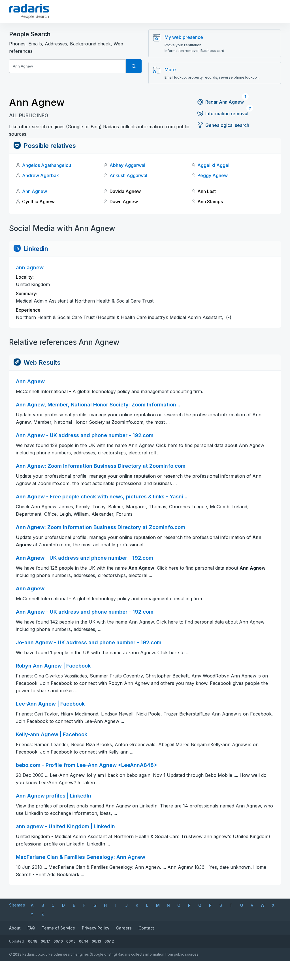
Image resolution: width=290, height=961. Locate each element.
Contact (146, 928)
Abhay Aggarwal (127, 165)
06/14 (83, 941)
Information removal (226, 113)
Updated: (17, 941)
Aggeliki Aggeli (214, 165)
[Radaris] (29, 8)
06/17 (45, 941)
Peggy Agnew (212, 175)
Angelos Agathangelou (46, 165)
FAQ (31, 928)
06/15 (71, 941)
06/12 (109, 941)
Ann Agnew (34, 191)
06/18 (32, 941)
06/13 (96, 941)
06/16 (58, 941)
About (15, 928)
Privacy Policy (95, 928)
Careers (124, 928)
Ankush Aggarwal (128, 175)
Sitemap (17, 905)
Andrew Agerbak (40, 175)
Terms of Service (58, 928)
